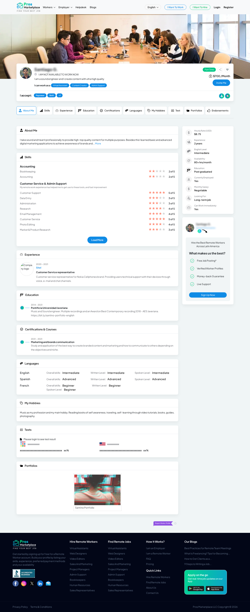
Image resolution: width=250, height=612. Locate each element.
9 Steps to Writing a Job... (198, 563)
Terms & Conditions (41, 606)
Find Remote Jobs (119, 541)
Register (229, 7)
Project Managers (79, 569)
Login (217, 7)
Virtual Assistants (79, 548)
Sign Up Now (208, 294)
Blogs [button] (93, 7)
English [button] (152, 7)
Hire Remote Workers (83, 541)
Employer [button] (64, 7)
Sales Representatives (82, 590)
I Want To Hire (200, 7)
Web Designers (78, 553)
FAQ (148, 558)
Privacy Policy (20, 606)
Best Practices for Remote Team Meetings (207, 548)
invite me (221, 82)
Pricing (150, 563)
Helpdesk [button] (81, 7)
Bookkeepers (77, 579)
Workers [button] (48, 7)
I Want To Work (175, 7)
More (98, 143)
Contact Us (152, 592)
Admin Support (78, 574)
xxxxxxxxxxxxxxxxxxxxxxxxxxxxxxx (41, 450)
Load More (97, 239)
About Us (151, 587)
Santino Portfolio (84, 507)
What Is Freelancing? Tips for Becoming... (207, 553)
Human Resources (80, 585)
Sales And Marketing (81, 563)
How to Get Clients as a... (198, 558)
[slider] (156, 171)
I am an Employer (155, 548)
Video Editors (77, 558)
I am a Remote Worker (158, 553)
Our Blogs (190, 541)
